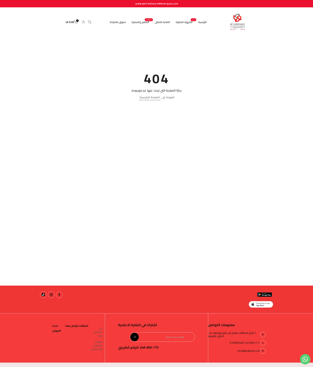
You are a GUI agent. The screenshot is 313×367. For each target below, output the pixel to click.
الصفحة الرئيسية (150, 97)
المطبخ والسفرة (142, 22)
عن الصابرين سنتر (98, 331)
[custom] (59, 294)
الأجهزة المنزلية (185, 22)
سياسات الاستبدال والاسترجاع (96, 345)
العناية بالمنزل (162, 22)
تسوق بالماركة (118, 22)
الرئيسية (202, 22)
